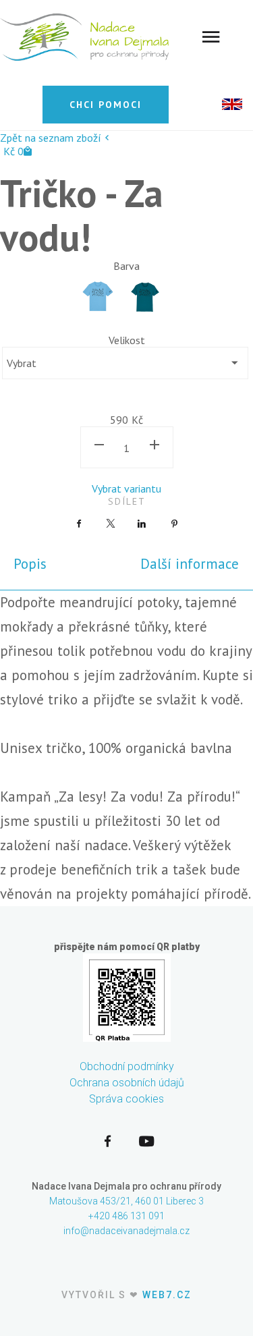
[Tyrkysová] (145, 296)
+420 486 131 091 (126, 1215)
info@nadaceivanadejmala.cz (126, 1230)
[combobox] (125, 363)
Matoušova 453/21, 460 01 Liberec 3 (126, 1201)
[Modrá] (98, 296)
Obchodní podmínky (127, 1066)
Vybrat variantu (126, 488)
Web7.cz (167, 1294)
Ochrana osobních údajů (126, 1082)
